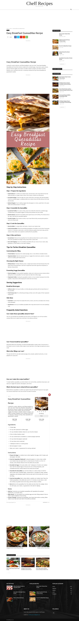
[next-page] (9, 572)
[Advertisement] (39, 19)
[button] (70, 9)
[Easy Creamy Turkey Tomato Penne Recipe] (13, 562)
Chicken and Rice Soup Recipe (43, 548)
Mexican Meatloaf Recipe (19, 597)
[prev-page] (7, 572)
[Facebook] (15, 37)
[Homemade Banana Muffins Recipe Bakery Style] (55, 97)
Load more (62, 64)
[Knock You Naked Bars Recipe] (55, 47)
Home (8, 28)
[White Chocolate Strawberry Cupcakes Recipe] (10, 588)
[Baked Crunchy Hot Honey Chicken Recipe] (55, 41)
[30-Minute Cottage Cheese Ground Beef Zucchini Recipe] (55, 103)
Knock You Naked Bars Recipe (65, 45)
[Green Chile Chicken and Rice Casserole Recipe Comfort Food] (42, 562)
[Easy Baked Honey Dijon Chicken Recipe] (55, 59)
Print (41, 416)
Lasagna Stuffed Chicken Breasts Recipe (15, 548)
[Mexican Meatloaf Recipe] (10, 599)
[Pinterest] (21, 37)
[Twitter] (18, 37)
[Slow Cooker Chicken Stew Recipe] (55, 35)
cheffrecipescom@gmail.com (34, 614)
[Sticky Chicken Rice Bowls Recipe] (55, 53)
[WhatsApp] (27, 37)
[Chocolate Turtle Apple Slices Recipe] (10, 593)
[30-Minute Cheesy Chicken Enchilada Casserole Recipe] (28, 562)
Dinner (11, 28)
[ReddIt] (24, 37)
